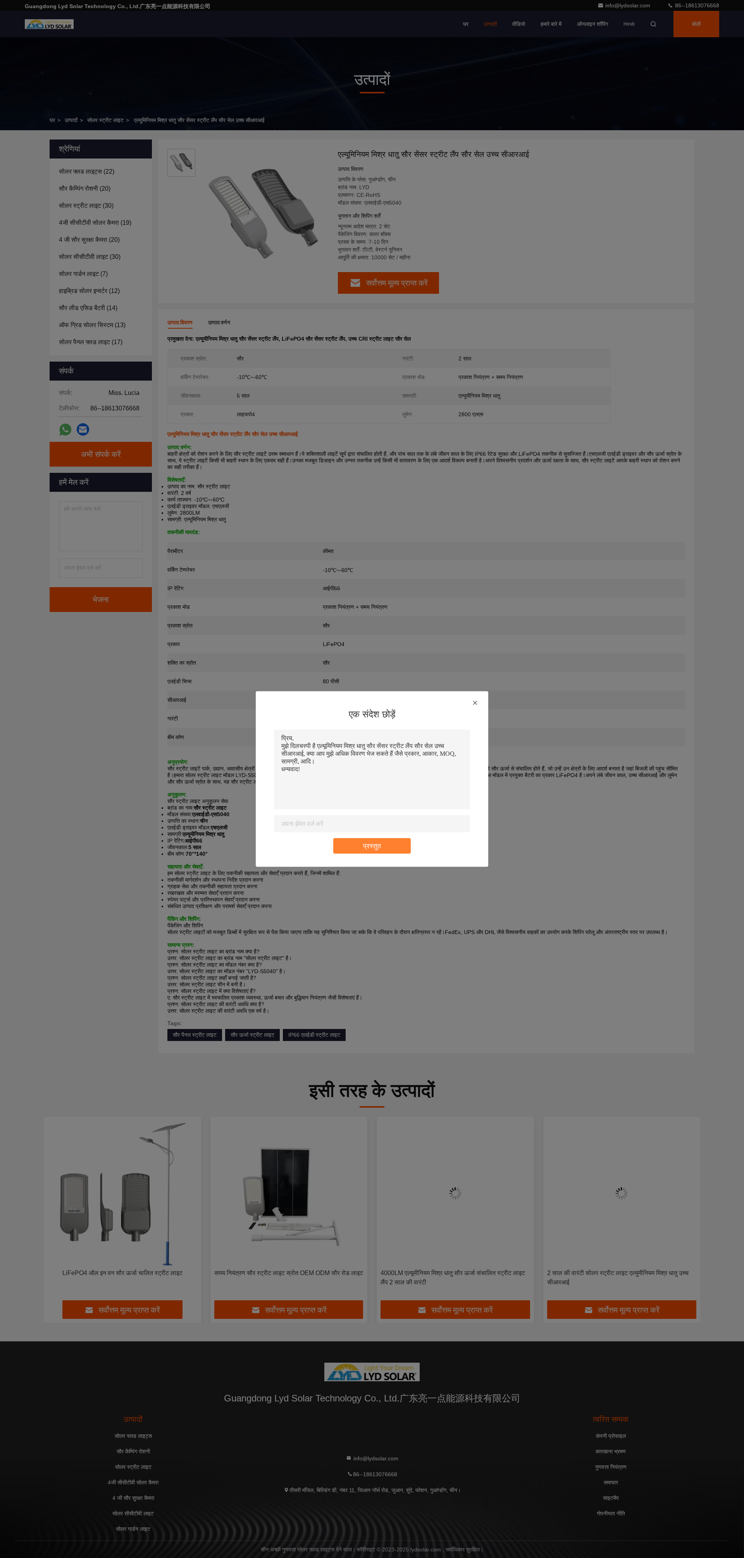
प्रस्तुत (372, 846)
